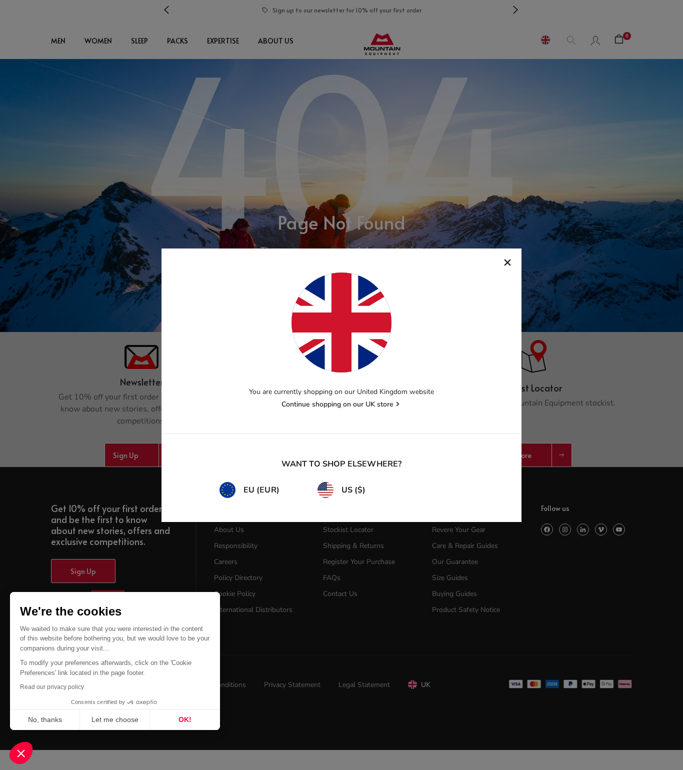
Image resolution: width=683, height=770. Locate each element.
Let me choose (115, 720)
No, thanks (45, 720)
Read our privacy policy (52, 687)
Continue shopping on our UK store (338, 404)
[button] (21, 753)
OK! (185, 720)
